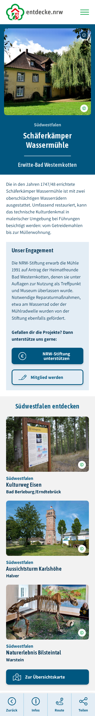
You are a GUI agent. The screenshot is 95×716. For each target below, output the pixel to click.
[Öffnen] (84, 12)
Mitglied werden (47, 377)
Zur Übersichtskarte (45, 677)
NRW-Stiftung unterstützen (56, 356)
